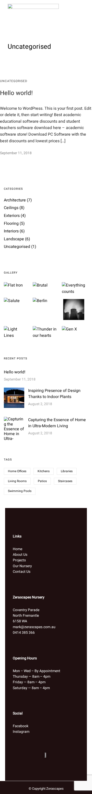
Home (17, 549)
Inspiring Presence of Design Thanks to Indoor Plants (54, 394)
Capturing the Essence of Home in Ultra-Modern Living (57, 423)
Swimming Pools (19, 491)
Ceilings (11, 208)
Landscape (14, 239)
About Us (20, 554)
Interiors (11, 231)
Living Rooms (17, 481)
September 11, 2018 (16, 153)
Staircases (65, 481)
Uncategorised (13, 81)
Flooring (11, 223)
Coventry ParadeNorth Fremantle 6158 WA (26, 615)
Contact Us (21, 571)
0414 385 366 (24, 632)
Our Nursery (22, 566)
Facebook (20, 726)
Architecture (15, 200)
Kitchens (44, 471)
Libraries (67, 471)
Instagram (21, 731)
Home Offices (17, 471)
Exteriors (12, 216)
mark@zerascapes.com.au (34, 627)
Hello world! (16, 93)
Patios (42, 481)
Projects (19, 560)
